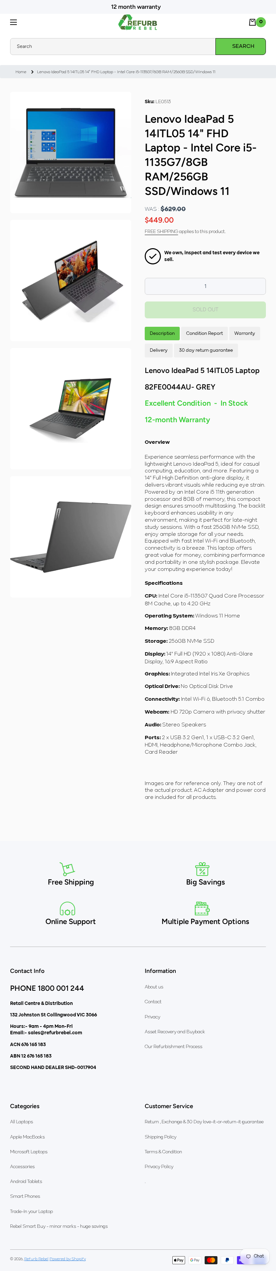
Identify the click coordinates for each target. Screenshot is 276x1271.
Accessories (22, 1166)
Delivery (159, 350)
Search (243, 46)
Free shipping (161, 231)
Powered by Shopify (67, 1258)
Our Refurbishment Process (173, 1046)
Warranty (244, 333)
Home (20, 71)
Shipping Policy (160, 1137)
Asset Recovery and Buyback (175, 1032)
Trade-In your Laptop (31, 1211)
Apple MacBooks (27, 1137)
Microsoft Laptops (28, 1152)
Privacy (152, 1017)
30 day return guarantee (206, 350)
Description (162, 333)
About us (154, 987)
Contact (153, 1002)
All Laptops (21, 1122)
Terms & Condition (163, 1152)
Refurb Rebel (36, 1258)
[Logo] (138, 22)
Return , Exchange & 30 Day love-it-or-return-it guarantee (204, 1122)
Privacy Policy (159, 1166)
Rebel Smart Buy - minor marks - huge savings (59, 1226)
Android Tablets (26, 1181)
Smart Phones (25, 1196)
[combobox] (138, 46)
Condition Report (204, 333)
